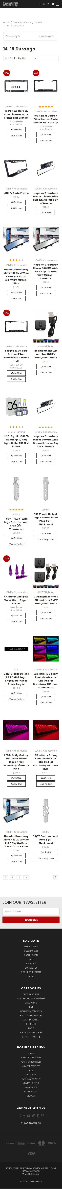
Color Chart (31, 950)
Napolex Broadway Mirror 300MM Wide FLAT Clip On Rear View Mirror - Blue (16, 841)
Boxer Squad (31, 1091)
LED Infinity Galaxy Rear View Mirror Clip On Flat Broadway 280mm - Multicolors (46, 680)
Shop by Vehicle (31, 994)
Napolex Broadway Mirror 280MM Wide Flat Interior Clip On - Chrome (45, 198)
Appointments (31, 946)
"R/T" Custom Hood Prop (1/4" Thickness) (45, 840)
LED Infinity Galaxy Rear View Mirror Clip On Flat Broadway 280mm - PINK (16, 761)
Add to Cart (16, 135)
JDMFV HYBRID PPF (31, 1066)
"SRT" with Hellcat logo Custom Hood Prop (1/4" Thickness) (46, 519)
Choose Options (16, 544)
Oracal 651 (31, 1087)
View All (31, 1095)
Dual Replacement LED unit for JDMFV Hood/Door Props (46, 600)
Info (31, 959)
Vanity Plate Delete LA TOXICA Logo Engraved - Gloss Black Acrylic (16, 679)
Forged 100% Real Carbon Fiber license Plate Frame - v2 (16, 356)
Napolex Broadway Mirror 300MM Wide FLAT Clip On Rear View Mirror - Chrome (45, 271)
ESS (31, 1070)
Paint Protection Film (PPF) (31, 998)
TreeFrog (31, 1074)
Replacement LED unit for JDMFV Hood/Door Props (45, 354)
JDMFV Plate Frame (16, 193)
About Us (31, 963)
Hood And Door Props (31, 1015)
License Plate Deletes (31, 1011)
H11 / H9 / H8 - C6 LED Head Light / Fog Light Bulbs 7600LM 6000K (16, 441)
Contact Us (31, 967)
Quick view (16, 129)
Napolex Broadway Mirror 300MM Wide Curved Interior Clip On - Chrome (46, 441)
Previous (5, 1189)
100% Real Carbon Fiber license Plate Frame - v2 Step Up (45, 119)
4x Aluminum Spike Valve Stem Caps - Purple (16, 600)
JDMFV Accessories (31, 1057)
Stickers (31, 1024)
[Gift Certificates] (48, 4)
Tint (31, 1007)
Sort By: (9, 58)
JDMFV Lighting (31, 1083)
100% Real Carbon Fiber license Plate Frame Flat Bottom (16, 114)
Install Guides (31, 955)
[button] (30, 36)
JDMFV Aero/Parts (31, 1078)
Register (36, 972)
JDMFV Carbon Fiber (31, 1061)
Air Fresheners (31, 1019)
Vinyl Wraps (31, 1002)
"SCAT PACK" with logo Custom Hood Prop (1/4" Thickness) (16, 524)
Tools (31, 1028)
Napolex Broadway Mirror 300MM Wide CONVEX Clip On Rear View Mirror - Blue (16, 276)
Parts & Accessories (31, 1032)
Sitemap (31, 976)
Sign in (24, 972)
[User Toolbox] (43, 4)
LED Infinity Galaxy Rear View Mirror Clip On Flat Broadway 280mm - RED (46, 761)
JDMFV (31, 1053)
